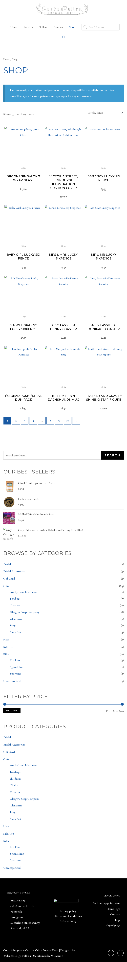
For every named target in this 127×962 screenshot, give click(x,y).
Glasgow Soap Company (24, 612)
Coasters (15, 605)
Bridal (7, 564)
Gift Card (9, 578)
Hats (6, 639)
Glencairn (16, 619)
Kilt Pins (15, 660)
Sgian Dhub (17, 667)
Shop (72, 27)
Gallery (43, 27)
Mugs (13, 625)
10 (67, 420)
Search (112, 455)
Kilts (6, 654)
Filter (12, 710)
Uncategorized (12, 681)
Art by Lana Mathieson (24, 592)
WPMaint (57, 956)
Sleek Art (15, 632)
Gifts (6, 586)
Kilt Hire (8, 647)
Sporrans (15, 673)
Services (28, 27)
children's (15, 778)
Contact (58, 27)
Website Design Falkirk (17, 956)
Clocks (14, 785)
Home (14, 27)
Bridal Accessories (14, 571)
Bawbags (15, 598)
